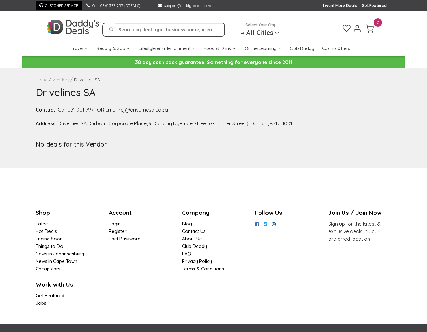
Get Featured (374, 5)
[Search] (111, 29)
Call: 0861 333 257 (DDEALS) (116, 5)
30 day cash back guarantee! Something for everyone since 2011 (213, 62)
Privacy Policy (197, 261)
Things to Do (49, 246)
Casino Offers (336, 48)
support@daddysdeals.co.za (187, 5)
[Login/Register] (357, 28)
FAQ (186, 254)
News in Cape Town (56, 261)
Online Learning (261, 48)
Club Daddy (302, 48)
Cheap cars (48, 269)
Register (118, 231)
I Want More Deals (340, 5)
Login (115, 224)
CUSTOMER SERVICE (61, 5)
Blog (187, 224)
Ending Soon (49, 239)
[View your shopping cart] (369, 28)
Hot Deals (46, 231)
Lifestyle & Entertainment (165, 48)
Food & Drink (218, 48)
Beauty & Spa (112, 48)
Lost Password (125, 239)
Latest (42, 224)
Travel (78, 48)
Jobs (41, 303)
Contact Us (194, 231)
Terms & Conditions (203, 269)
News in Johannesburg (60, 254)
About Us (192, 239)
